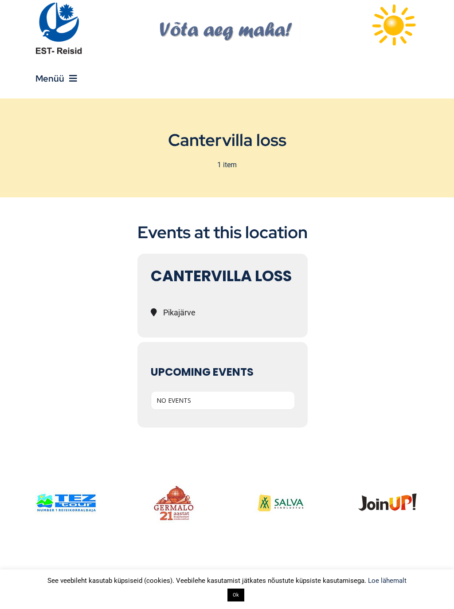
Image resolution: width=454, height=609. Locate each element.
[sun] (393, 5)
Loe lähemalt (387, 581)
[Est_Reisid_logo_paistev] (60, 5)
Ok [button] (236, 595)
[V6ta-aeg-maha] (226, 19)
